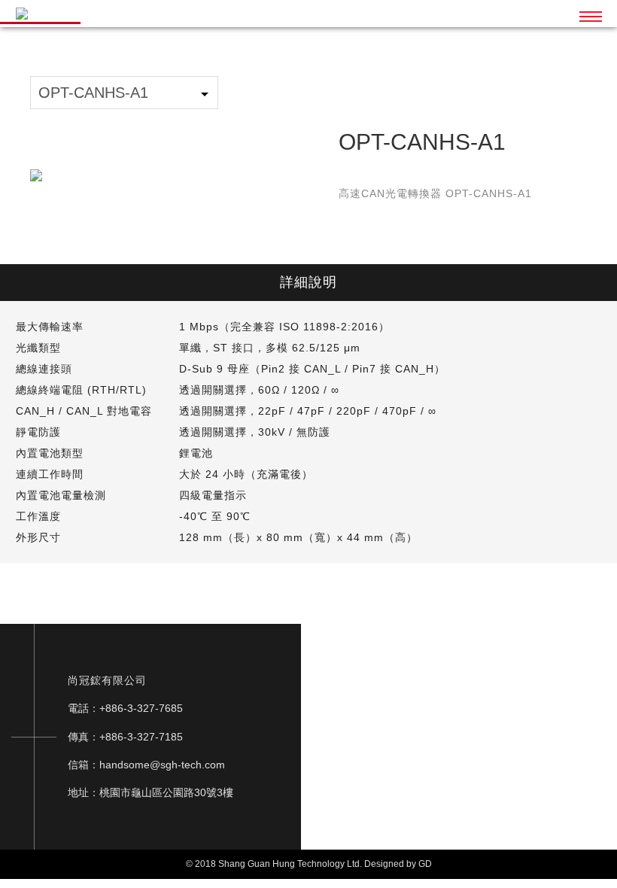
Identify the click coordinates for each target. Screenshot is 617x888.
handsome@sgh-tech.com (162, 765)
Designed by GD (398, 864)
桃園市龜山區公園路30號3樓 (166, 792)
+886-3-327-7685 (141, 708)
